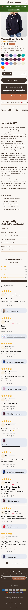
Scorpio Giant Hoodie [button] (12, 311)
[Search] (22, 2)
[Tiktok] (17, 607)
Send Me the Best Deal (19, 578)
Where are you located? (7, 249)
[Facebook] (11, 607)
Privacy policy (18, 602)
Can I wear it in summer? (7, 242)
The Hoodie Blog (14, 585)
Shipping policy (18, 603)
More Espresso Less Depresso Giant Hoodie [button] (11, 446)
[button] (14, 266)
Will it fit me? (4, 229)
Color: (5, 52)
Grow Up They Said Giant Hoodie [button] (15, 362)
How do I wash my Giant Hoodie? (9, 235)
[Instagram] (14, 607)
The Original (7, 73)
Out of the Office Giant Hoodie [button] (14, 414)
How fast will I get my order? (8, 239)
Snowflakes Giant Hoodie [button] (13, 527)
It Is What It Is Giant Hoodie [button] (14, 389)
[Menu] (2, 2)
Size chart (23, 73)
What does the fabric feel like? (9, 232)
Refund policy (10, 602)
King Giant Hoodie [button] (11, 557)
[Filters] (3, 285)
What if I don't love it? (6, 246)
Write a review (14, 281)
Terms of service (9, 603)
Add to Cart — (14, 80)
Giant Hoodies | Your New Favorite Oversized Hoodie (15, 598)
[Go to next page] (24, 563)
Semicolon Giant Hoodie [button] (13, 501)
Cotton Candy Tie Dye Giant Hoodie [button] (16, 337)
